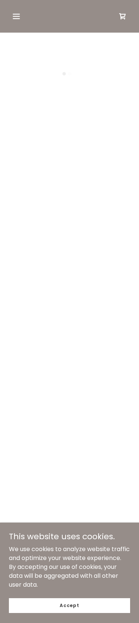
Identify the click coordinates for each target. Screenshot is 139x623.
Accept (69, 605)
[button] (16, 16)
